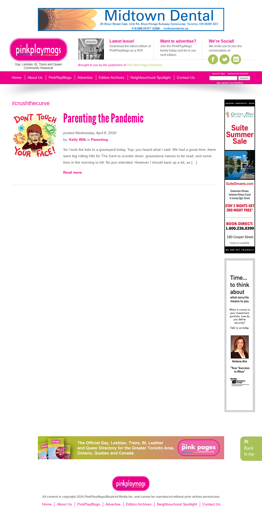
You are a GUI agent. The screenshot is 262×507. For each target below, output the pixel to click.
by (236, 82)
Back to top (249, 451)
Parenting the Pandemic (103, 118)
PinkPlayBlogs (60, 77)
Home (16, 77)
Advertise (85, 77)
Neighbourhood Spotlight (150, 77)
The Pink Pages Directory (144, 65)
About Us (35, 77)
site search (223, 82)
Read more (72, 172)
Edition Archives (111, 77)
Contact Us (186, 77)
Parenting (99, 139)
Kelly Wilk (77, 139)
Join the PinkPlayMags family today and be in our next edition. (178, 50)
